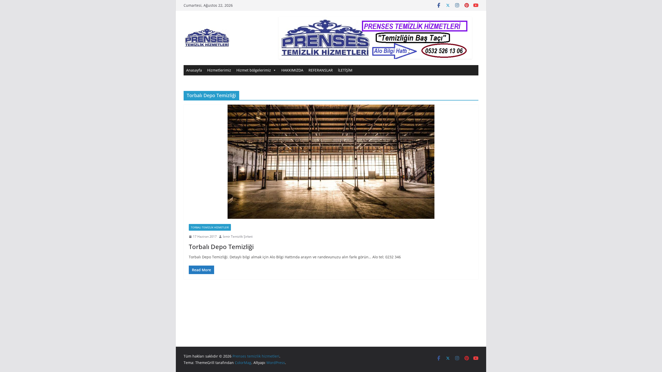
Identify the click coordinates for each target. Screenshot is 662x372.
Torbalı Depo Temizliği (221, 246)
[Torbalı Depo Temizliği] (331, 162)
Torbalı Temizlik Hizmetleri (210, 227)
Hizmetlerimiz (219, 70)
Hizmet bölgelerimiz (253, 70)
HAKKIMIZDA (292, 70)
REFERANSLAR (321, 70)
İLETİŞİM (345, 70)
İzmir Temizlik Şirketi (238, 236)
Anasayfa (194, 70)
